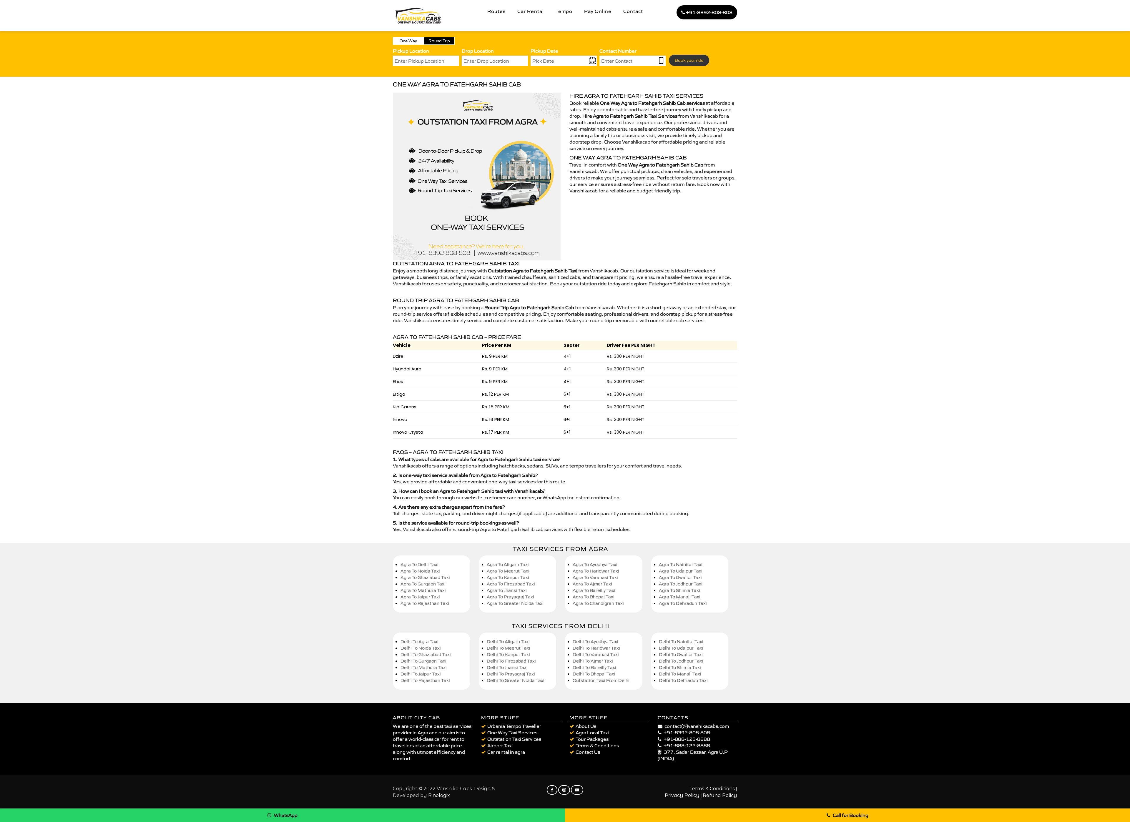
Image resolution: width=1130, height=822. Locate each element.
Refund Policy (720, 795)
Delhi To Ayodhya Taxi (595, 641)
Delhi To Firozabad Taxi (511, 661)
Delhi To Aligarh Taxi (508, 641)
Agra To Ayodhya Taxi (595, 564)
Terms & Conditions (597, 745)
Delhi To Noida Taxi (421, 648)
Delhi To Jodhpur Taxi (681, 661)
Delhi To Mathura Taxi (424, 667)
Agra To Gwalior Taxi (680, 577)
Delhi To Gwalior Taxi (681, 654)
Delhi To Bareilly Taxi (594, 667)
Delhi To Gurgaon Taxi (423, 661)
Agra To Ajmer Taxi (592, 584)
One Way (408, 41)
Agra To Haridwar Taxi (596, 571)
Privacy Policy (682, 795)
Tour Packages (592, 739)
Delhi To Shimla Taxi (680, 667)
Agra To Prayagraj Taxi (510, 597)
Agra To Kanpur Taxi (508, 577)
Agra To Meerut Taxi (508, 571)
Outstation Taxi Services (514, 739)
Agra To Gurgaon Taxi (423, 584)
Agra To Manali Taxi (679, 597)
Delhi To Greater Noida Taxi (515, 680)
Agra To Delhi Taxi (419, 564)
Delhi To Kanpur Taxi (508, 654)
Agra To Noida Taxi (420, 571)
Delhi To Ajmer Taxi (593, 661)
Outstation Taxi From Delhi (601, 680)
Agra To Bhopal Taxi (593, 597)
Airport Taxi (500, 745)
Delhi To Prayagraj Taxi (511, 674)
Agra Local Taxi (592, 733)
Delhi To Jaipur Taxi (421, 674)
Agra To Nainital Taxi (680, 564)
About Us (586, 726)
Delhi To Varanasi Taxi (596, 654)
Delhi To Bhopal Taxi (594, 674)
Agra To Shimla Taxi (679, 590)
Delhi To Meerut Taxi (508, 648)
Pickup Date (544, 51)
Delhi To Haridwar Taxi (596, 648)
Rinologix (439, 795)
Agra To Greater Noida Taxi (515, 603)
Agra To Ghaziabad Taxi (425, 577)
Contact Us (588, 752)
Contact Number (618, 51)
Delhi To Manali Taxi (680, 674)
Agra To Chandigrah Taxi (598, 603)
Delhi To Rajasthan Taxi (425, 680)
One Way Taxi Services (512, 733)
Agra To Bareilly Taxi (594, 590)
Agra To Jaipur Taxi (420, 597)
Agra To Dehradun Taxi (683, 603)
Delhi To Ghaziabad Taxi (426, 654)
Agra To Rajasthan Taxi (425, 603)
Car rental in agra (506, 752)
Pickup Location (411, 51)
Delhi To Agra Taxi (419, 641)
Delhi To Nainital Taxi (681, 641)
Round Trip (439, 41)
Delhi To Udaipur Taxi (681, 648)
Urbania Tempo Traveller (514, 726)
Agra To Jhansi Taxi (507, 590)
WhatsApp (286, 815)
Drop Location (478, 51)
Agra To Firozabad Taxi (511, 584)
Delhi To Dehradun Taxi (683, 680)
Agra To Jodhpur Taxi (680, 584)
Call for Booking (850, 815)
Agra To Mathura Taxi (423, 590)
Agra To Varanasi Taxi (595, 577)
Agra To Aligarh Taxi (508, 564)
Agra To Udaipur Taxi (680, 571)
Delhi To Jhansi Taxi (507, 667)
